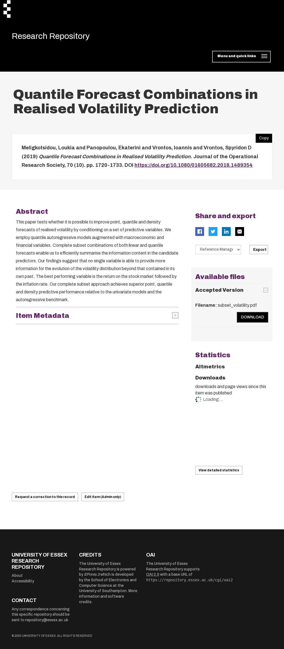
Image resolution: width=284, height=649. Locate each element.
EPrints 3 (92, 574)
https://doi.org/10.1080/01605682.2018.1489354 (194, 165)
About (17, 575)
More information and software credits (108, 596)
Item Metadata (42, 315)
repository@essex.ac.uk (46, 620)
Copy (262, 137)
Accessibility (23, 581)
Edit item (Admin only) (103, 497)
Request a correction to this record (45, 497)
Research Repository (51, 36)
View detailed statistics (219, 470)
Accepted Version (219, 290)
